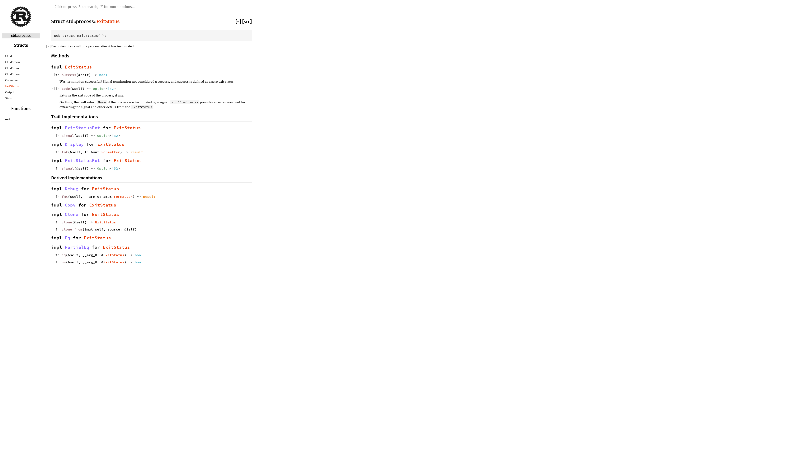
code (66, 88)
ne (64, 262)
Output (9, 92)
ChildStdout (13, 74)
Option (99, 88)
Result (137, 152)
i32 (111, 88)
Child (8, 56)
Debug (71, 188)
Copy (70, 205)
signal (68, 135)
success (69, 75)
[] (239, 21)
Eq (67, 238)
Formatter (110, 152)
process (24, 36)
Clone (71, 214)
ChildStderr (12, 62)
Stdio (8, 98)
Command (12, 80)
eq (64, 255)
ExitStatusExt (82, 127)
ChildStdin (12, 68)
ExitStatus (12, 86)
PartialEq (77, 247)
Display (74, 144)
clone (67, 222)
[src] (247, 21)
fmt (65, 152)
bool (103, 75)
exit (7, 119)
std (13, 36)
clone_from (72, 229)
